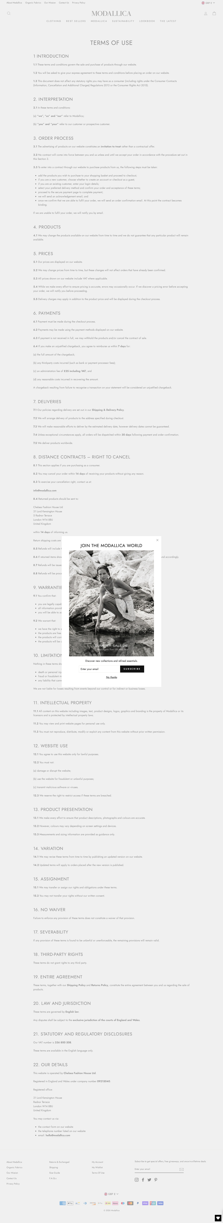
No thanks (111, 677)
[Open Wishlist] (218, 1218)
